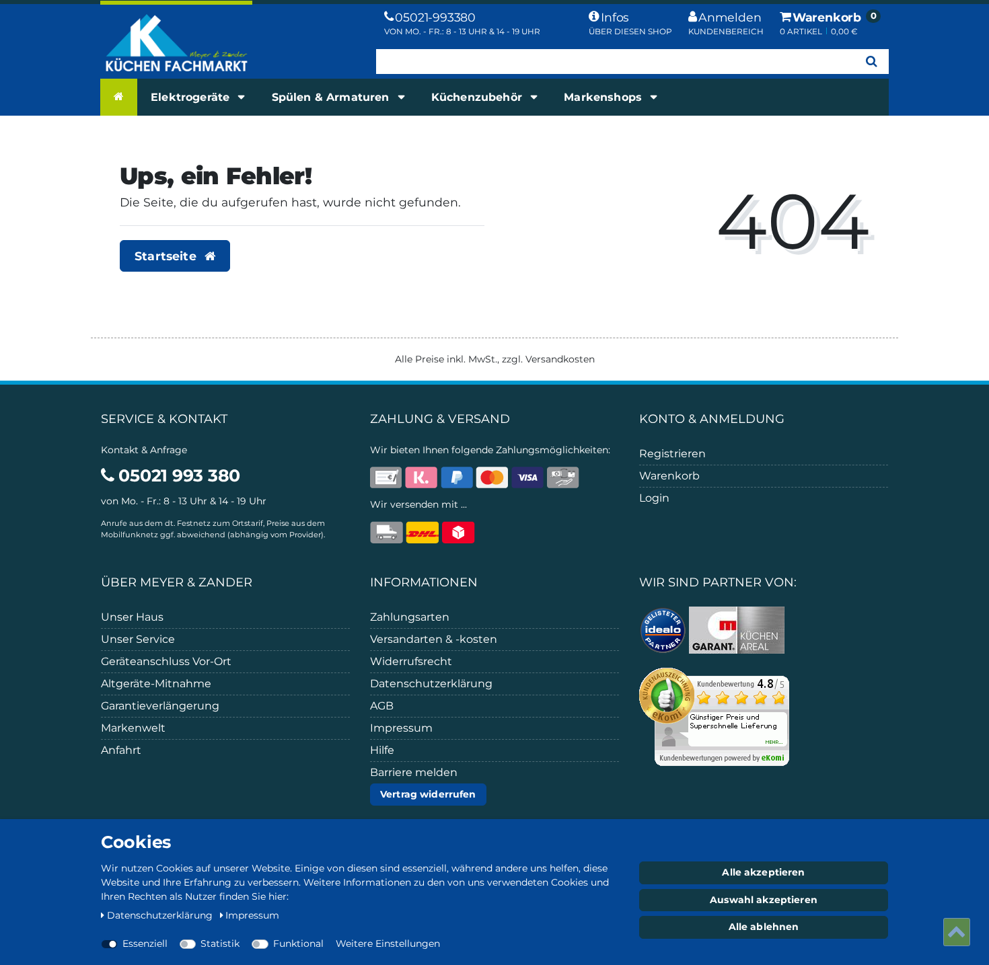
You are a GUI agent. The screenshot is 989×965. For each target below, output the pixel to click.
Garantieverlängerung (160, 705)
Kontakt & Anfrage (144, 450)
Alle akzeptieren (763, 872)
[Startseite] (118, 97)
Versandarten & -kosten (433, 639)
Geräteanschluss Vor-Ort (166, 661)
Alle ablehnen (764, 927)
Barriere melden (413, 772)
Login (654, 498)
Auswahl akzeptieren (763, 900)
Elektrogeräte (192, 97)
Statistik (220, 943)
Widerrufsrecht (411, 661)
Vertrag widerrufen (428, 794)
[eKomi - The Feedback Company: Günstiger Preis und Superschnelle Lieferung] (714, 715)
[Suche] (871, 61)
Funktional (298, 943)
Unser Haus (132, 617)
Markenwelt (133, 728)
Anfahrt (121, 750)
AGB (382, 705)
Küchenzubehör (478, 97)
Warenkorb (669, 475)
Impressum (401, 728)
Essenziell (145, 943)
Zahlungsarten (409, 617)
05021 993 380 (177, 475)
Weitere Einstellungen (388, 943)
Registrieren (672, 453)
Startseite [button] (167, 256)
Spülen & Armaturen (332, 97)
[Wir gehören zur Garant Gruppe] (736, 629)
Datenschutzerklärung (431, 683)
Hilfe (382, 750)
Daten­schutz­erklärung (161, 915)
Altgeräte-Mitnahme (156, 683)
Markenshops (604, 97)
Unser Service (138, 639)
